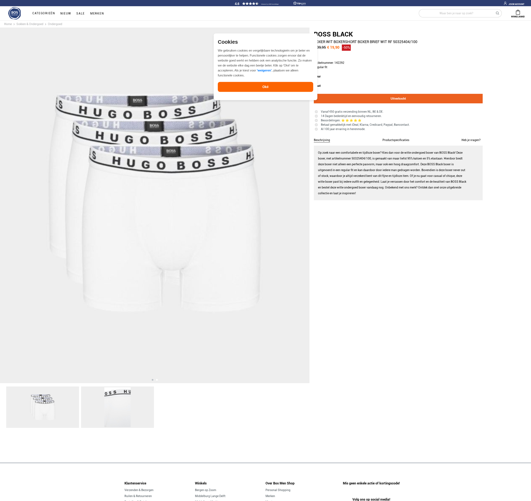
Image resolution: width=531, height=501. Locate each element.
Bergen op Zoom (205, 490)
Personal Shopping (278, 490)
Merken (270, 496)
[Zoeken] (497, 13)
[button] (269, 3)
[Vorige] (44, 205)
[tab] (322, 139)
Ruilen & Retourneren (138, 496)
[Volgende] (265, 205)
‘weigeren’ (264, 70)
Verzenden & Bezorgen (138, 490)
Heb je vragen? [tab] (471, 140)
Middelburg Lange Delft (210, 496)
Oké (265, 86)
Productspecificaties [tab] (395, 140)
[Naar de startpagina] (14, 13)
